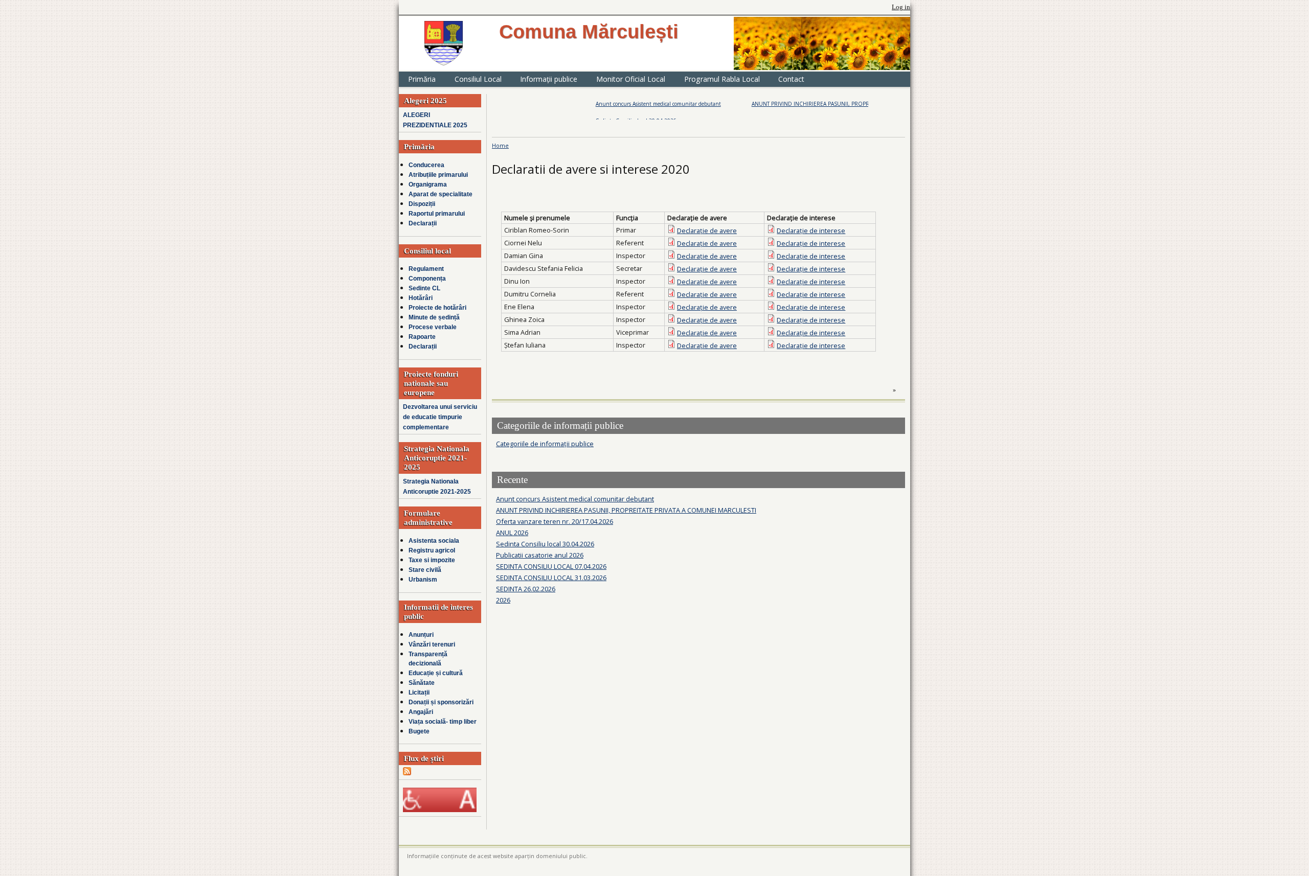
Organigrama (428, 184)
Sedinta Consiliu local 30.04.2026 (545, 543)
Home (500, 145)
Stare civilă (425, 569)
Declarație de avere (707, 230)
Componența (427, 278)
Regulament (426, 268)
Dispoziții (422, 204)
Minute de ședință (434, 317)
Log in (901, 7)
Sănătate (422, 682)
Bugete (419, 731)
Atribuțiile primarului (438, 174)
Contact (791, 79)
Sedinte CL (424, 288)
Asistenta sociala (434, 540)
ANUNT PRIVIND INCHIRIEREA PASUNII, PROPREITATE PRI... (793, 103)
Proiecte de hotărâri (437, 307)
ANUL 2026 (512, 532)
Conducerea (426, 165)
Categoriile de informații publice (545, 443)
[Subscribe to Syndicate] (407, 773)
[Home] (443, 43)
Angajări (421, 712)
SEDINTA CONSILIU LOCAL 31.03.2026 (551, 577)
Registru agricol (432, 550)
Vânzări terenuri (432, 644)
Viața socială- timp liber (443, 721)
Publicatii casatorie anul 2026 (539, 555)
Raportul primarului (437, 213)
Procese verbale (433, 327)
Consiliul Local (478, 79)
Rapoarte (422, 336)
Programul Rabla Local (722, 79)
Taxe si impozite (432, 560)
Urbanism (423, 579)
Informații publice (548, 79)
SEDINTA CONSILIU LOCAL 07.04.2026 (551, 566)
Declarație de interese (811, 230)
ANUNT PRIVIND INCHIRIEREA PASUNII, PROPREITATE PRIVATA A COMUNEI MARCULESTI (626, 510)
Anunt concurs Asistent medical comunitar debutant (626, 103)
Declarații (423, 223)
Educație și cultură (436, 673)
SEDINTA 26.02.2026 (525, 588)
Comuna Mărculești (589, 31)
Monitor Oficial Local (630, 79)
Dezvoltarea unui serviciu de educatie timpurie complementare (440, 417)
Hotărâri (421, 298)
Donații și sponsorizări (441, 702)
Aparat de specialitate (440, 194)
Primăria (422, 79)
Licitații (419, 692)
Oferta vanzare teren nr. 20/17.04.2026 (554, 521)
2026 (503, 600)
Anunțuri (421, 634)
